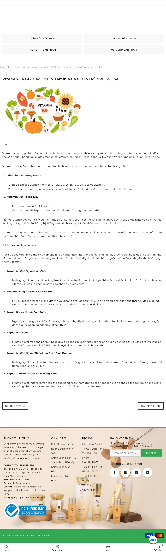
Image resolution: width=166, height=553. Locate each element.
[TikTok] (136, 472)
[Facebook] (114, 472)
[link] (158, 548)
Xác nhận (151, 453)
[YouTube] (147, 472)
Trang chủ (5, 67)
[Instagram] (125, 472)
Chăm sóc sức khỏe (26, 67)
